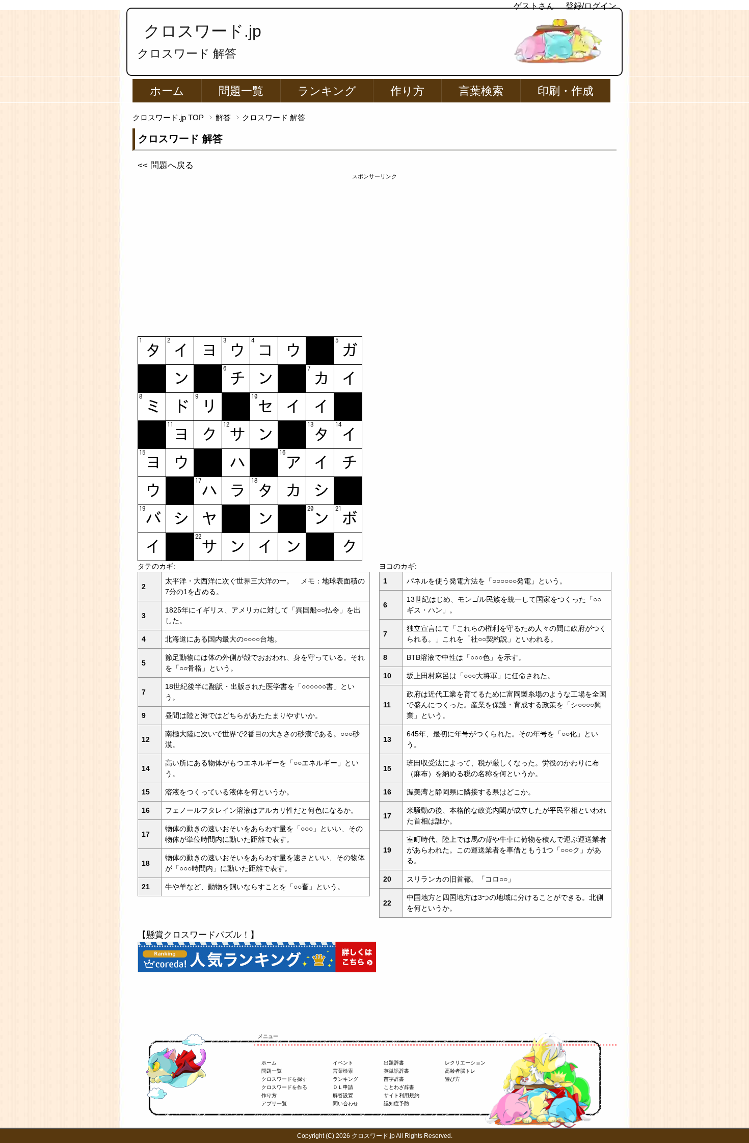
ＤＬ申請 (343, 1087)
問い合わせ (345, 1103)
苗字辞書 (394, 1079)
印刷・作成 (566, 91)
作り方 (407, 91)
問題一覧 (241, 91)
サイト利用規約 (401, 1095)
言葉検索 (481, 91)
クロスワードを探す (284, 1079)
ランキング (327, 91)
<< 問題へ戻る (166, 165)
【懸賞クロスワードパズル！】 (198, 935)
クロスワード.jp (202, 31)
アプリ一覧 (274, 1103)
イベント (343, 1063)
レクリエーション (465, 1063)
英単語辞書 (396, 1071)
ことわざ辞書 (399, 1087)
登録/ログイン (591, 6)
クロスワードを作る (284, 1087)
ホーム (167, 91)
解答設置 (343, 1095)
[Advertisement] (374, 252)
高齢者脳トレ (460, 1071)
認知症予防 (396, 1103)
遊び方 (452, 1079)
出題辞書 (394, 1063)
